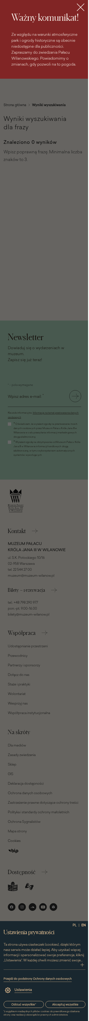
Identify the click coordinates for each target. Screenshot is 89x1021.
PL (75, 925)
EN (83, 925)
